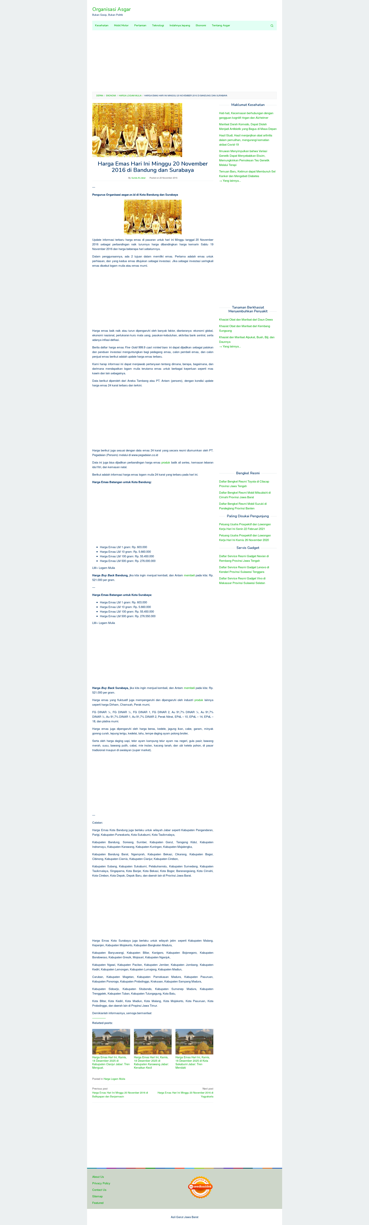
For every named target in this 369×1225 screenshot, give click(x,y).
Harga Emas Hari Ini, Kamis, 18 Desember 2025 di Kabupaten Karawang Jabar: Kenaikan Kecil (151, 1062)
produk (165, 462)
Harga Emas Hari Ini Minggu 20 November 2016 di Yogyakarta (185, 1092)
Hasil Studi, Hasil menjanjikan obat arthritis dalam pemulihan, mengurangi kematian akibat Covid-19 (245, 139)
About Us (98, 1177)
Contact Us (99, 1190)
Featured (97, 1203)
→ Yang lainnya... (230, 180)
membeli (189, 575)
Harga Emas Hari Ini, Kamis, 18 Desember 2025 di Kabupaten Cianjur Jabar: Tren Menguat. (111, 1062)
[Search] (272, 25)
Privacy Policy (101, 1183)
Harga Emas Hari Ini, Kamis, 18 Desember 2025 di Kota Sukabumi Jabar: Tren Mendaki (192, 1062)
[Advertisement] (184, 61)
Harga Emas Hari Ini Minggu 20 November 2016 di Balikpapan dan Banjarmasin (120, 1092)
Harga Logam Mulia (114, 1079)
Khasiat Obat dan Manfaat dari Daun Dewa (246, 319)
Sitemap (97, 1196)
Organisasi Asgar (111, 9)
